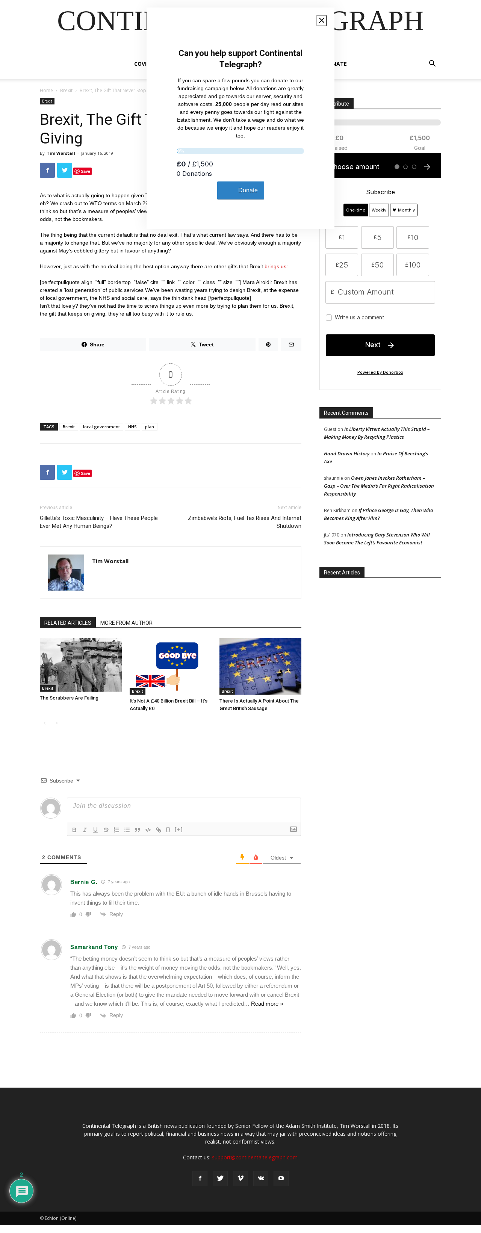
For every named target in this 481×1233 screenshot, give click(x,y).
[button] (432, 64)
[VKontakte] (260, 1178)
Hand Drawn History (346, 453)
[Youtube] (281, 1178)
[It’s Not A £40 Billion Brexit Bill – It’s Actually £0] (171, 666)
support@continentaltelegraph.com (255, 1157)
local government (101, 426)
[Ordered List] (116, 829)
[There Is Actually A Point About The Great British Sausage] (260, 666)
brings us (275, 266)
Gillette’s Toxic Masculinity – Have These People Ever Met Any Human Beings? (99, 522)
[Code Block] (148, 829)
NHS (132, 426)
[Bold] (74, 829)
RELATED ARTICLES (67, 623)
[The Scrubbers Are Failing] (81, 665)
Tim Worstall (61, 153)
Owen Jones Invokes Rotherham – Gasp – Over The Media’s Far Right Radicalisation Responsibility (379, 485)
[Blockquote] (137, 829)
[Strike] (106, 829)
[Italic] (85, 829)
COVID (142, 63)
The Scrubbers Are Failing (69, 698)
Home (46, 90)
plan (149, 426)
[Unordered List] (127, 829)
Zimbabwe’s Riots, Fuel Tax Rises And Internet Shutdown (244, 522)
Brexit (66, 90)
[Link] (158, 829)
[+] (179, 829)
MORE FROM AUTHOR (126, 623)
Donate (335, 63)
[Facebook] (199, 1178)
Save (85, 171)
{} (168, 829)
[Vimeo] (240, 1178)
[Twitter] (220, 1178)
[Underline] (95, 829)
